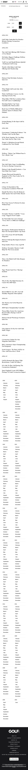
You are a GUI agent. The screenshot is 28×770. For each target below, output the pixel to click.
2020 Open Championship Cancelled (13, 308)
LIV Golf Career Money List (14, 6)
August (5, 399)
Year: (9, 23)
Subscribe (20, 1)
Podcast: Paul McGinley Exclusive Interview (12, 79)
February (5, 385)
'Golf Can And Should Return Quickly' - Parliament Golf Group (14, 63)
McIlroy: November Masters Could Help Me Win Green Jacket (13, 249)
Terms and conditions (14, 742)
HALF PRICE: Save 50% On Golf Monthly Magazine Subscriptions (12, 292)
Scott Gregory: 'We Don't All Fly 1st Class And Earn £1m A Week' (13, 350)
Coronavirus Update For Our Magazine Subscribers (11, 340)
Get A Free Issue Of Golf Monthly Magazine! (12, 235)
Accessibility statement (14, 746)
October (17, 404)
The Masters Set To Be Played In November (12, 303)
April (4, 390)
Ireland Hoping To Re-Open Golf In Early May (13, 122)
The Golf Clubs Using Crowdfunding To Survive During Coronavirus (13, 165)
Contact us (14, 740)
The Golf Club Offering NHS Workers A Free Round (13, 53)
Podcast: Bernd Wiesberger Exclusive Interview (13, 318)
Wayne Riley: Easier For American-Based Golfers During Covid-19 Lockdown (13, 312)
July (4, 397)
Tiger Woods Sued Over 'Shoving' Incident (12, 271)
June (4, 394)
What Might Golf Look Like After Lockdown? (12, 90)
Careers (14, 750)
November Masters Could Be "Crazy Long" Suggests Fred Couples (13, 214)
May (4, 392)
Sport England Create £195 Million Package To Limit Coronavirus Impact (14, 371)
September (18, 401)
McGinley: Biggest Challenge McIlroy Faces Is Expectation (13, 58)
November (17, 406)
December (17, 408)
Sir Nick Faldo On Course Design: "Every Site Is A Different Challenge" (13, 219)
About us (14, 735)
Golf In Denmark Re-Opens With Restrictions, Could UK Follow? (12, 361)
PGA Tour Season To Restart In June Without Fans (13, 204)
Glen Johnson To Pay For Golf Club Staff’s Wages (13, 329)
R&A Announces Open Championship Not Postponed (13, 345)
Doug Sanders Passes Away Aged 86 (13, 245)
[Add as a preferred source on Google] (14, 759)
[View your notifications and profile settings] (13, 2)
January (5, 383)
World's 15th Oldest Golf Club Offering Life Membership (11, 68)
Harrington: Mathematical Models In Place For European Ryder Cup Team (13, 230)
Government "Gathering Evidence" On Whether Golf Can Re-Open (14, 133)
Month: (8, 27)
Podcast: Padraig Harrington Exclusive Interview (14, 240)
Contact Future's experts (14, 738)
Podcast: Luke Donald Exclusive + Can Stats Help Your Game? (14, 170)
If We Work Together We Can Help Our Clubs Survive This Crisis (13, 138)
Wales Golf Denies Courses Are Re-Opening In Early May (13, 95)
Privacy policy (14, 744)
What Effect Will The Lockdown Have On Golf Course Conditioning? (13, 100)
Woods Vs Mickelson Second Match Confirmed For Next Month (13, 143)
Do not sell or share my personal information (14, 754)
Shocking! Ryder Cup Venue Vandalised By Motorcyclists (10, 105)
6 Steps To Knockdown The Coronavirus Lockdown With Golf (12, 188)
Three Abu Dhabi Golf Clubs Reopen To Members (13, 260)
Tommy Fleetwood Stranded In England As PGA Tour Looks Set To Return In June (13, 176)
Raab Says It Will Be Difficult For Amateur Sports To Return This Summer (12, 110)
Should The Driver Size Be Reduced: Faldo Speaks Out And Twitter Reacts (13, 193)
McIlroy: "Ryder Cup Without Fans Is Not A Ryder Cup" (14, 154)
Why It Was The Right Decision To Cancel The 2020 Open (12, 282)
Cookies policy (14, 748)
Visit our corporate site (18, 764)
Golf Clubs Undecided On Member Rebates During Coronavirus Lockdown (12, 41)
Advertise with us (14, 752)
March (4, 387)
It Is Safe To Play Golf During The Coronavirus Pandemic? (12, 366)
